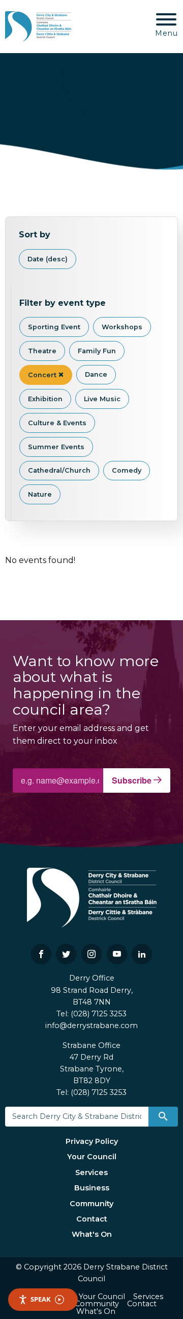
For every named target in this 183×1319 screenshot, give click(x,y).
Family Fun (97, 351)
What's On (92, 1234)
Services (91, 1172)
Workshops (122, 327)
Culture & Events (57, 423)
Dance (96, 374)
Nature (40, 494)
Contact (91, 1219)
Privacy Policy (92, 1141)
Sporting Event (54, 327)
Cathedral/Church (59, 470)
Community (91, 1203)
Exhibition (45, 399)
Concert (43, 375)
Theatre (42, 351)
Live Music (102, 399)
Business (91, 1187)
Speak (40, 1299)
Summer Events (56, 447)
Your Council (91, 1156)
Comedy (126, 470)
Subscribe (133, 780)
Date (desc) (47, 259)
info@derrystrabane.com (91, 1025)
